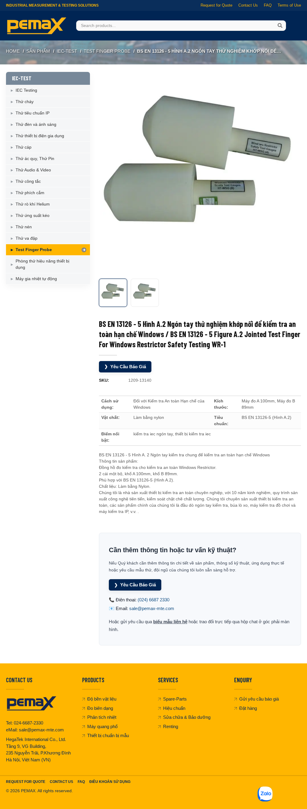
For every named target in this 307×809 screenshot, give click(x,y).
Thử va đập (26, 238)
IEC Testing (26, 90)
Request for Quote (216, 5)
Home (13, 51)
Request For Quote (25, 782)
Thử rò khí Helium (33, 204)
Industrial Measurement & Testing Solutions (52, 5)
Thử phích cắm (30, 192)
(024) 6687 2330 (153, 599)
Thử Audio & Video (33, 169)
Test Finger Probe (107, 51)
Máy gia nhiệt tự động (36, 278)
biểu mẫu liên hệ (170, 621)
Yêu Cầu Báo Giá (125, 366)
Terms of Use (289, 5)
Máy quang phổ (102, 726)
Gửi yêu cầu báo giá (259, 698)
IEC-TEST (67, 51)
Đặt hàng (248, 708)
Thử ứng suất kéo (32, 215)
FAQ (268, 5)
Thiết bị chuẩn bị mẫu (108, 735)
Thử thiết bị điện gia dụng (40, 135)
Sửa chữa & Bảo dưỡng (186, 717)
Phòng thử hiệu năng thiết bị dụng (42, 264)
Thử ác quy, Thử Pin (35, 158)
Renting (170, 726)
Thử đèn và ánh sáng (36, 124)
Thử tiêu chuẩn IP (32, 113)
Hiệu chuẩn (174, 708)
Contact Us (248, 5)
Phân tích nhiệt (101, 717)
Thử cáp (23, 147)
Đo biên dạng (100, 708)
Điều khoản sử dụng (109, 782)
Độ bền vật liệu (101, 698)
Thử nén (24, 226)
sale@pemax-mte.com (151, 608)
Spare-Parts (175, 698)
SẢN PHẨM (38, 51)
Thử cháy (25, 101)
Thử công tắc (28, 181)
